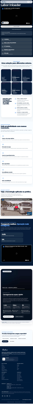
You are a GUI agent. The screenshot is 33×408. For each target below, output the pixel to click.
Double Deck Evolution (5, 379)
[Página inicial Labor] (4, 2)
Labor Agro (18, 374)
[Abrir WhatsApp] (31, 406)
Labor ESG (18, 378)
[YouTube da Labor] (7, 396)
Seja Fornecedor (4, 369)
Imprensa (3, 368)
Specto (18, 368)
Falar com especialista (16, 29)
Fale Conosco (5, 341)
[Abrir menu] (31, 2)
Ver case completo (8, 316)
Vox (17, 367)
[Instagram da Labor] (2, 396)
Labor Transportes (20, 380)
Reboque (3, 378)
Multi (17, 369)
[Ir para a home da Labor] (16, 350)
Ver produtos (12, 341)
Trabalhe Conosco (4, 370)
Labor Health (19, 373)
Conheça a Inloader (19, 316)
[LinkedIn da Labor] (5, 396)
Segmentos (3, 367)
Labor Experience (19, 379)
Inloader (3, 374)
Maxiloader (3, 373)
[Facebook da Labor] (9, 396)
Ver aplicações (16, 26)
